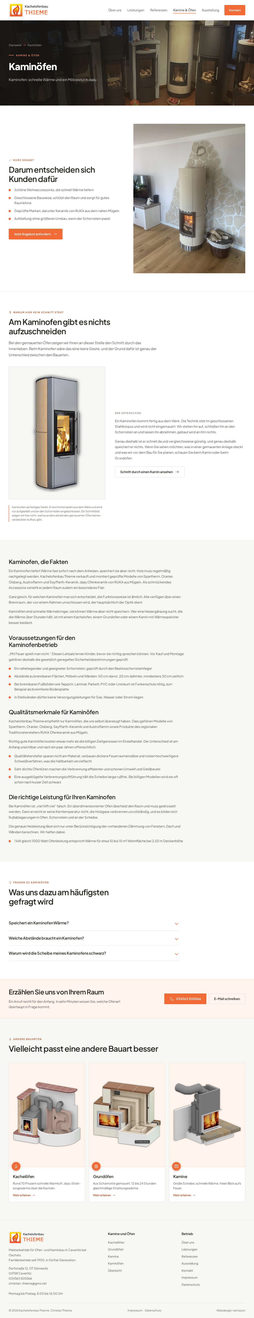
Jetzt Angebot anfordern (32, 234)
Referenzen (158, 10)
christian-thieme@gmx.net (28, 1283)
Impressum (190, 1277)
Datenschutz (191, 1284)
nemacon (239, 1310)
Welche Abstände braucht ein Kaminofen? (46, 938)
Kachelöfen (116, 1242)
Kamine (113, 1256)
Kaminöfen (116, 1263)
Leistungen (135, 10)
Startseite (15, 45)
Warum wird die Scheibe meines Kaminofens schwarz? (57, 953)
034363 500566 (188, 999)
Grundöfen (116, 1249)
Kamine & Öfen (184, 10)
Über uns (114, 10)
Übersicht (115, 1270)
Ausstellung (210, 10)
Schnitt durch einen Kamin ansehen (146, 472)
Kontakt (235, 10)
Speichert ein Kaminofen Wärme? (39, 922)
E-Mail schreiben (227, 999)
